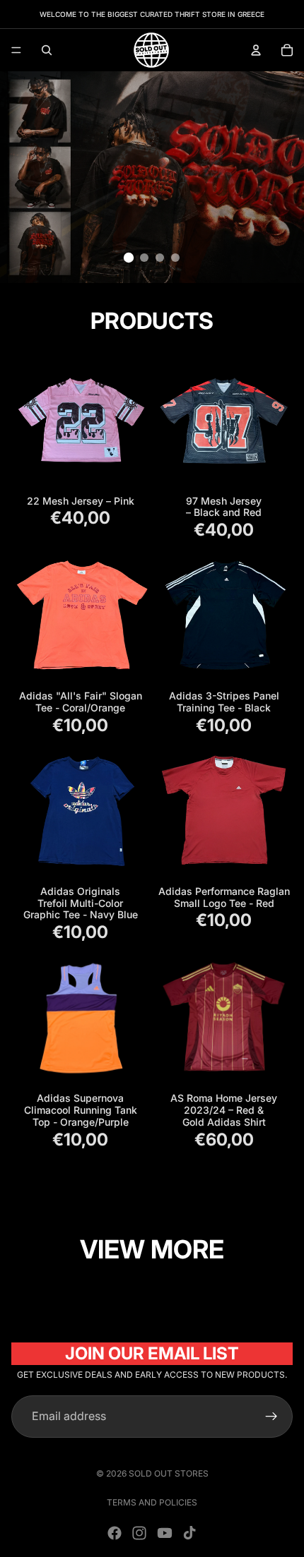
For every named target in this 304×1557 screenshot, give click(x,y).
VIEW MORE (152, 1249)
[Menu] (16, 50)
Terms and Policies (152, 1502)
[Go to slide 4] (175, 257)
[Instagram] (139, 1533)
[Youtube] (164, 1533)
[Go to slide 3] (160, 257)
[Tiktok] (189, 1533)
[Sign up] (271, 1416)
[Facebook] (114, 1533)
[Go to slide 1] (129, 258)
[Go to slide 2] (144, 257)
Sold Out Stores (169, 1473)
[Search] (46, 50)
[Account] (255, 50)
